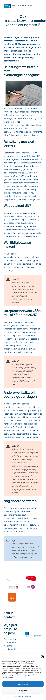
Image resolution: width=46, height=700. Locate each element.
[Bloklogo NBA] (12, 594)
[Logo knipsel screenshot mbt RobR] (18, 4)
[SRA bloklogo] (31, 585)
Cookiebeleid (18, 697)
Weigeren (23, 691)
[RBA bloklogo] (13, 586)
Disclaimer (27, 697)
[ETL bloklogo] (31, 576)
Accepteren (23, 684)
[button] (42, 657)
